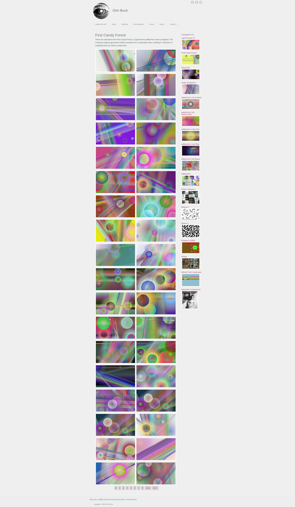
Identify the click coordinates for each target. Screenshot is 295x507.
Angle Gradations (188, 83)
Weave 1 (185, 223)
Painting (124, 24)
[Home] (101, 18)
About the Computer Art (190, 290)
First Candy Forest (188, 53)
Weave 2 (185, 207)
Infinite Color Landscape (191, 272)
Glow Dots (185, 68)
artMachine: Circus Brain (191, 98)
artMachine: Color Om (190, 129)
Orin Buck (120, 10)
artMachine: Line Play (190, 144)
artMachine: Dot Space (190, 159)
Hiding (184, 257)
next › (148, 488)
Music (152, 24)
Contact (173, 24)
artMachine (185, 174)
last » (155, 488)
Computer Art (100, 24)
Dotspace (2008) (188, 241)
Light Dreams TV (188, 38)
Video (114, 24)
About (161, 24)
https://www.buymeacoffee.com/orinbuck (120, 499)
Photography (138, 24)
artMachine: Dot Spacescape (187, 113)
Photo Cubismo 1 (188, 189)
